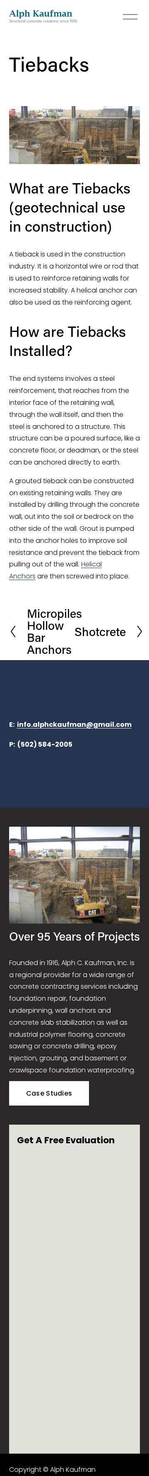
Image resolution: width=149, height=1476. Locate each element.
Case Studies (49, 1093)
